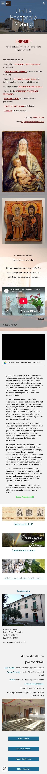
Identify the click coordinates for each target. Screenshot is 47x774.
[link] (23, 350)
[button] (3, 3)
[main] (23, 17)
